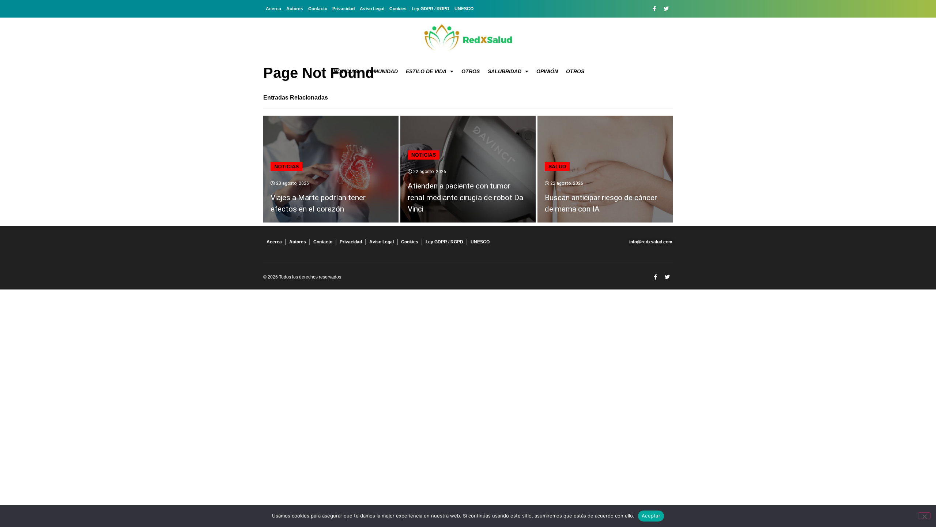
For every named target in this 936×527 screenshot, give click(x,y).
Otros (470, 71)
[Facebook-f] (654, 9)
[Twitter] (666, 9)
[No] (924, 515)
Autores (294, 8)
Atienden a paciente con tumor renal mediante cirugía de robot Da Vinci (465, 197)
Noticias (345, 71)
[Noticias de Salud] (468, 38)
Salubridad (504, 71)
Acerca (273, 8)
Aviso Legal (372, 8)
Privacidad (343, 8)
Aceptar (651, 516)
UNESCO (463, 8)
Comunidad (382, 71)
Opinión (547, 71)
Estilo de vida (426, 71)
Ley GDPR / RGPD (430, 8)
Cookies (398, 8)
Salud (557, 166)
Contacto (317, 8)
